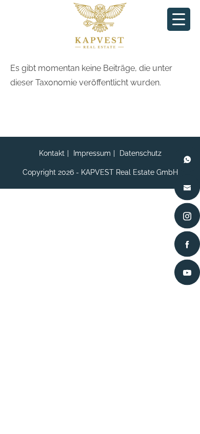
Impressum (92, 153)
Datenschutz (140, 153)
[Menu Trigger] (178, 19)
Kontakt (52, 153)
